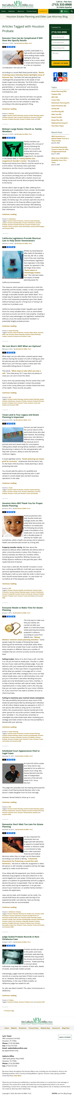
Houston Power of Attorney (23, 594)
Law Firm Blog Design (62, 1093)
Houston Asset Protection (15, 221)
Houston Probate (36, 117)
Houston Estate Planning (15, 115)
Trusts (10, 488)
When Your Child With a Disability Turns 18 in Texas (59, 160)
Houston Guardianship (14, 223)
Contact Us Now (60, 63)
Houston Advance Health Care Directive (19, 590)
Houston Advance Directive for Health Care (20, 914)
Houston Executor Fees (9, 117)
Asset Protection (58, 106)
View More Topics (57, 126)
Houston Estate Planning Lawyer (33, 115)
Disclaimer (23, 1028)
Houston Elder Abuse (30, 332)
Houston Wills (9, 228)
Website (14, 1028)
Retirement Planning (60, 103)
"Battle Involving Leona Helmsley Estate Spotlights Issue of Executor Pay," (23, 74)
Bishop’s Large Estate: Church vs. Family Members (22, 130)
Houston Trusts (7, 226)
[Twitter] (60, 74)
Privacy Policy (34, 1028)
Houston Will (40, 1002)
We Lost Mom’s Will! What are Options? (21, 346)
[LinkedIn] (65, 74)
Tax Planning (57, 111)
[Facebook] (55, 74)
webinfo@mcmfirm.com (17, 1048)
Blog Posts (65, 1028)
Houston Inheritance (23, 117)
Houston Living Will (8, 594)
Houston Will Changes (37, 226)
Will (10, 397)
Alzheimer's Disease (15, 912)
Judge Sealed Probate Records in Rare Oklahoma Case (20, 937)
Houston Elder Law (14, 917)
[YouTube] (60, 79)
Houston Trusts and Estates (21, 226)
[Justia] (56, 79)
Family (55, 109)
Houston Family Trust (14, 491)
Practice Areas (32, 11)
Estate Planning (13, 330)
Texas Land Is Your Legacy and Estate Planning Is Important (20, 415)
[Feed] (65, 79)
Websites (11, 11)
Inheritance (12, 219)
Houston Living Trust (8, 921)
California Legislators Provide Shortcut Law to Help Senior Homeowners (21, 239)
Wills (38, 119)
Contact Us (43, 11)
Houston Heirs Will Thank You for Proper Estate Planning (22, 504)
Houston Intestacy (16, 737)
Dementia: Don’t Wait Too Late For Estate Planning (22, 825)
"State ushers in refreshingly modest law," (32, 272)
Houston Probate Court (27, 119)
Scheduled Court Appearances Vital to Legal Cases (21, 751)
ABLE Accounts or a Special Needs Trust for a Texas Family (60, 138)
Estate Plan (56, 120)
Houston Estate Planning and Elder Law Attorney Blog (17, 4)
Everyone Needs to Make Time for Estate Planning (22, 608)
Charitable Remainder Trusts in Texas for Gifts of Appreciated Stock (59, 149)
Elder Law (56, 114)
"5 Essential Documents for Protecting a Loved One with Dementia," (20, 861)
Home (3, 11)
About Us (21, 11)
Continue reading (9, 109)
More (66, 11)
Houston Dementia (15, 915)
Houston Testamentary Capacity (28, 812)
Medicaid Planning (59, 123)
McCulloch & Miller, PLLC (23, 1093)
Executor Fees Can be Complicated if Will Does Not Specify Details (22, 39)
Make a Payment (65, 1037)
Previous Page (9, 1011)
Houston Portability (28, 737)
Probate (11, 1000)
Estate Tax (56, 117)
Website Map (45, 1028)
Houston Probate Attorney (10, 119)
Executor (11, 113)
